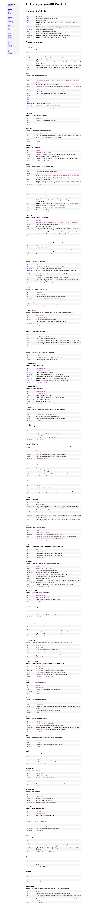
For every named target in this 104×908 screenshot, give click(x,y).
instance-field (10, 22)
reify (9, 42)
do (8, 14)
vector (9, 52)
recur (9, 40)
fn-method (10, 17)
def (8, 12)
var (8, 51)
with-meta (10, 53)
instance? (10, 23)
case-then (10, 9)
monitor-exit (10, 35)
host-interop (10, 18)
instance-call (10, 21)
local (9, 29)
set (8, 43)
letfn (8, 28)
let (8, 27)
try (8, 50)
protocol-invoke (11, 38)
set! (8, 44)
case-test (10, 7)
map (9, 31)
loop (8, 30)
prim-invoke (10, 37)
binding (9, 5)
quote (9, 39)
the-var (9, 47)
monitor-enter (10, 34)
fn (8, 15)
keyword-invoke (11, 26)
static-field (10, 46)
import (9, 20)
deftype (9, 13)
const (9, 11)
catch (9, 10)
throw (9, 48)
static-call (10, 45)
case (9, 6)
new (8, 36)
